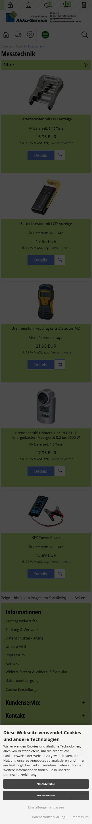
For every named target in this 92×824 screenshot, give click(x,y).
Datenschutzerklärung (48, 817)
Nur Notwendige (46, 795)
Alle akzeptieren (46, 783)
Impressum (80, 817)
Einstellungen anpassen (46, 807)
